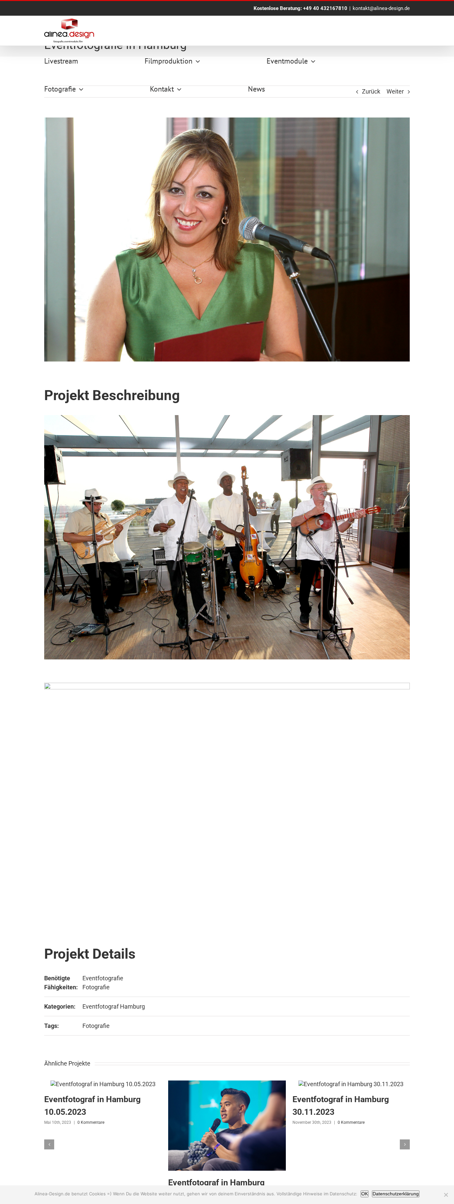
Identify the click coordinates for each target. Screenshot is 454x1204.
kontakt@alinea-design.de (381, 8)
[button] (49, 1144)
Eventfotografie (102, 978)
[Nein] (445, 1194)
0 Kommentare (90, 1122)
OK (364, 1193)
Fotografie (96, 987)
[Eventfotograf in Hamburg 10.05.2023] (103, 1084)
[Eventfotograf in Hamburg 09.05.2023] (226, 1084)
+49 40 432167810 (325, 8)
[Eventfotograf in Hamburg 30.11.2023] (350, 1084)
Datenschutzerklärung (396, 1193)
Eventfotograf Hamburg (113, 1006)
